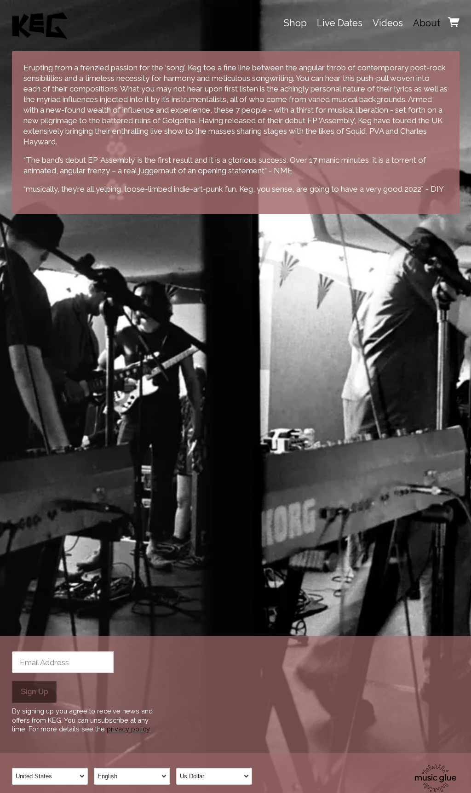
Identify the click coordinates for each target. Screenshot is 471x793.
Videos (388, 23)
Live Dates (339, 23)
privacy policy (128, 729)
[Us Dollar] (217, 776)
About (426, 23)
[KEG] (40, 23)
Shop (295, 23)
